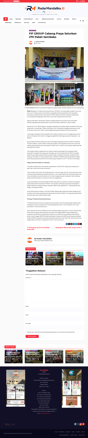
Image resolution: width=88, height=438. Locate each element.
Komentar (28, 277)
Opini (33, 22)
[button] (80, 20)
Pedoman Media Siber (64, 435)
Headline (18, 19)
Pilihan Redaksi (28, 19)
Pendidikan (8, 22)
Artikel (28, 350)
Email (27, 315)
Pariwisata (17, 22)
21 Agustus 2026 (31, 356)
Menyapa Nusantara (48, 19)
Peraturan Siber (73, 435)
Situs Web (28, 323)
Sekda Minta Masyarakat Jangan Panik (68, 227)
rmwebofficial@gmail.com (45, 413)
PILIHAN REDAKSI (32, 30)
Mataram (49, 350)
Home (11, 19)
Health (74, 19)
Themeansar (29, 433)
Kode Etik (78, 431)
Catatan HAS (42, 22)
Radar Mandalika (40, 41)
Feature (26, 22)
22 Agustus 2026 (11, 356)
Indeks (73, 431)
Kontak (83, 431)
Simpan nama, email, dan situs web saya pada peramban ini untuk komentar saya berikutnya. (51, 332)
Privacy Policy (82, 435)
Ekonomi (66, 19)
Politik (59, 19)
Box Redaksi (44, 370)
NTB (37, 19)
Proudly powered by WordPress (10, 433)
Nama (27, 306)
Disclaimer (68, 431)
